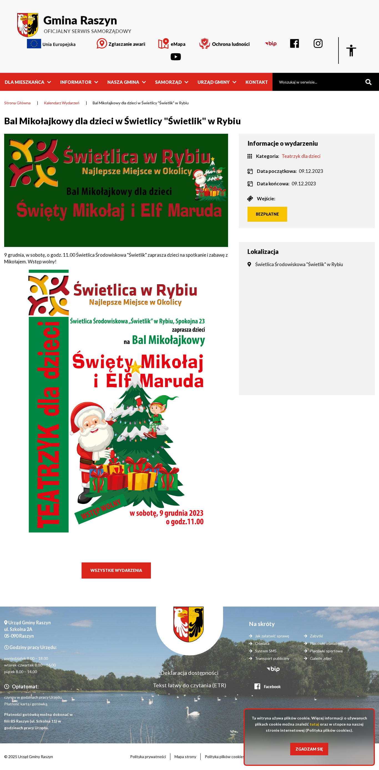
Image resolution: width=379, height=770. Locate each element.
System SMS (266, 650)
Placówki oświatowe (327, 643)
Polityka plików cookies (225, 756)
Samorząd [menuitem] (168, 81)
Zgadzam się (309, 749)
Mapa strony (185, 756)
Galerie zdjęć (321, 658)
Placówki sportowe (326, 650)
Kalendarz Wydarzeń (61, 102)
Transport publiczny (272, 658)
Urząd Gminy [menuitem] (214, 81)
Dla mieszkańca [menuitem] (24, 81)
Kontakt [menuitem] (257, 81)
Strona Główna (17, 102)
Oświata (262, 643)
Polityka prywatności (148, 756)
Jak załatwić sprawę (272, 635)
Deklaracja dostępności (189, 672)
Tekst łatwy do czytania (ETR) (189, 685)
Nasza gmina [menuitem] (123, 81)
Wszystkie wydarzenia (116, 570)
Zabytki (316, 635)
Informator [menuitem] (76, 81)
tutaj (314, 724)
